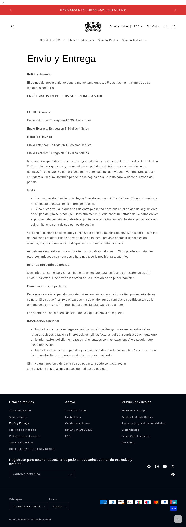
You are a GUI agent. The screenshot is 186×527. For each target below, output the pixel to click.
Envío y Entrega (19, 423)
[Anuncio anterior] (10, 10)
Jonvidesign (24, 519)
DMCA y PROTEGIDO (78, 429)
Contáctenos (73, 417)
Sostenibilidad (130, 429)
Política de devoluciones (24, 436)
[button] (13, 27)
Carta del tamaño (20, 410)
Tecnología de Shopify (41, 519)
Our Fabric (128, 442)
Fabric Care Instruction (136, 436)
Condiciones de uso (77, 423)
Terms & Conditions (21, 442)
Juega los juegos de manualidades (143, 423)
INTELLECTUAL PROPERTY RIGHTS (32, 449)
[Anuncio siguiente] (176, 10)
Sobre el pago (18, 417)
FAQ (68, 436)
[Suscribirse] (70, 474)
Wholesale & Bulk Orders (137, 417)
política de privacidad (22, 429)
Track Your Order (76, 410)
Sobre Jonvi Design (134, 410)
